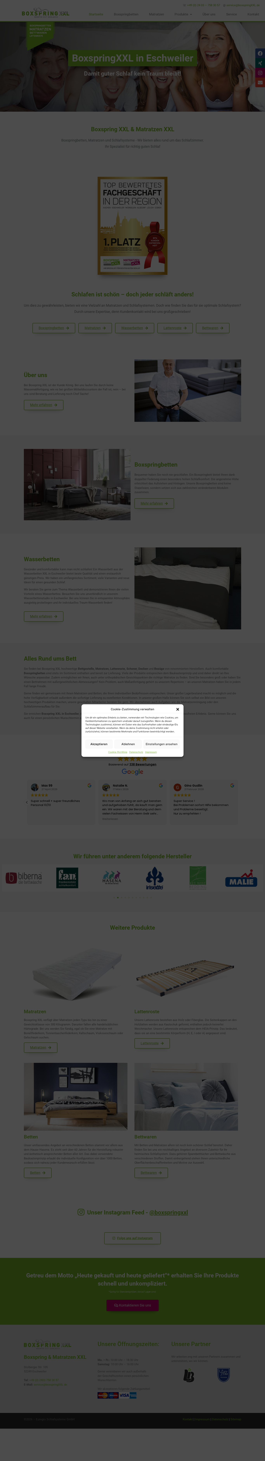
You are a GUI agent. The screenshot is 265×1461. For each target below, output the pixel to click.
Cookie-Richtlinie (117, 752)
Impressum (151, 752)
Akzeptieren (98, 744)
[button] (178, 709)
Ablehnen (128, 744)
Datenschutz (136, 752)
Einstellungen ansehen (162, 744)
